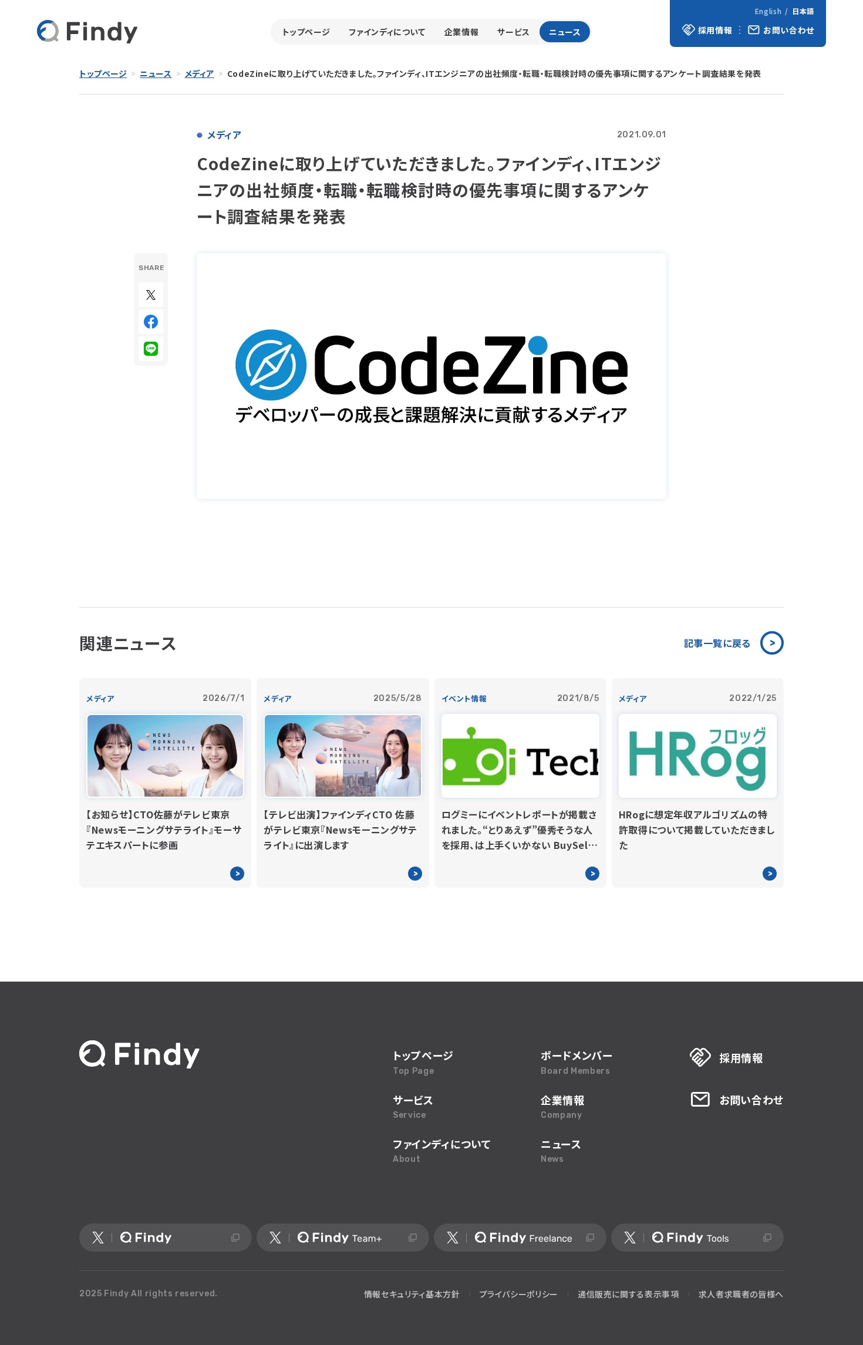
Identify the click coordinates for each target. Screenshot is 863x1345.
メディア (199, 73)
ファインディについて (387, 32)
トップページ (306, 32)
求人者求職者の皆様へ (741, 1294)
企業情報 (461, 32)
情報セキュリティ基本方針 (412, 1294)
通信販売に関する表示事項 (628, 1294)
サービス (513, 32)
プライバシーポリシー (519, 1294)
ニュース (565, 32)
